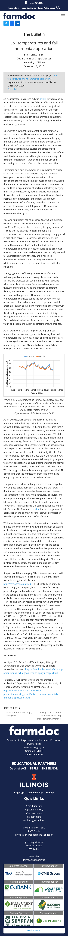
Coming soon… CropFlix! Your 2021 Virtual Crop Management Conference (49, 715)
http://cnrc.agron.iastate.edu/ (18, 583)
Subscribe (34, 856)
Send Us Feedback (34, 754)
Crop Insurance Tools (34, 827)
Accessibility (35, 792)
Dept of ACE (18, 768)
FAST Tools (34, 831)
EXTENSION (50, 768)
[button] (63, 15)
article (43, 98)
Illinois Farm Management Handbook (34, 834)
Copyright (19, 792)
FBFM (34, 768)
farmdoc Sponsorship (34, 859)
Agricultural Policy (34, 809)
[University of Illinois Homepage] (34, 780)
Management (34, 816)
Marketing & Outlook (34, 820)
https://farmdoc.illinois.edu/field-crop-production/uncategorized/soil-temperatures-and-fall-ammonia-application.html (30, 694)
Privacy (50, 792)
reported (35, 509)
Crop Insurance (34, 813)
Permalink (13, 89)
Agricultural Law (34, 805)
